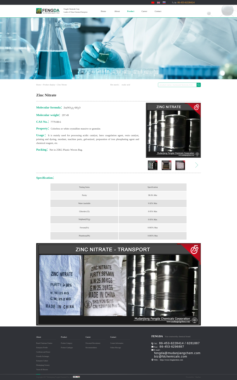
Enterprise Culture (42, 361)
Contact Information (116, 343)
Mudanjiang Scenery (43, 365)
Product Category (66, 343)
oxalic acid (126, 85)
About (117, 11)
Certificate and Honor (43, 352)
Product (130, 11)
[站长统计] (76, 377)
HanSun (198, 377)
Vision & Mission (42, 369)
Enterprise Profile (42, 347)
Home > (39, 85)
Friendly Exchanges (42, 356)
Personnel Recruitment (93, 343)
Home (103, 11)
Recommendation (91, 347)
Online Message (115, 347)
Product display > (50, 85)
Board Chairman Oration (44, 343)
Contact (158, 11)
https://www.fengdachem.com (171, 360)
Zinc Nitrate (62, 85)
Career (144, 11)
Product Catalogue (67, 347)
